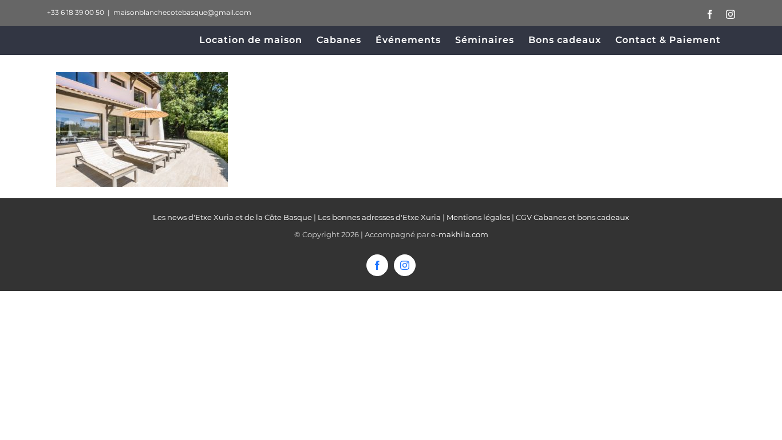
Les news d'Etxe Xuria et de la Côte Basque (232, 217)
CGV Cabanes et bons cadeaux (572, 217)
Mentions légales (478, 217)
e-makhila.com (459, 234)
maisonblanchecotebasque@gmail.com (182, 12)
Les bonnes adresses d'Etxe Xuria (379, 217)
